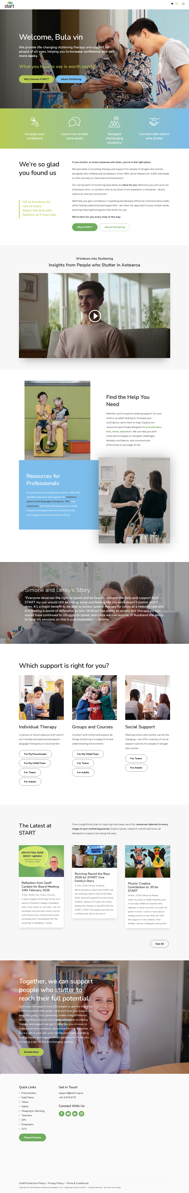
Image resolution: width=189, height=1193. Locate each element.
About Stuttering (71, 79)
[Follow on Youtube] (68, 1113)
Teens (24, 1101)
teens (115, 431)
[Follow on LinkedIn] (75, 1113)
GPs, (67, 501)
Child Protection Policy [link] (32, 1183)
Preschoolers (28, 1093)
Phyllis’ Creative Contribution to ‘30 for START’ (143, 887)
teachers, (71, 496)
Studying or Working (32, 1110)
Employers (27, 1124)
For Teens (30, 772)
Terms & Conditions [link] (77, 1183)
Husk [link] (119, 1187)
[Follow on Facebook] (61, 1113)
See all (160, 943)
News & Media (96, 885)
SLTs (24, 1128)
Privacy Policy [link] (56, 1183)
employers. (32, 505)
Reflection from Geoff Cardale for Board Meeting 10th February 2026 (40, 886)
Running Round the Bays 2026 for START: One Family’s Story (92, 877)
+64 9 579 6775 (67, 1097)
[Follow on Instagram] (81, 1113)
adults (128, 431)
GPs (23, 1119)
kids (108, 431)
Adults (25, 1106)
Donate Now (31, 1051)
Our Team (41, 895)
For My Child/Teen (35, 763)
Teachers (26, 1115)
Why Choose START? (36, 79)
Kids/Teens (27, 1097)
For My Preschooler (35, 754)
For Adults (30, 781)
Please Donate (32, 1137)
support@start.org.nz (71, 1093)
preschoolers (153, 427)
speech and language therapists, (45, 501)
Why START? (84, 227)
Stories (51, 895)
